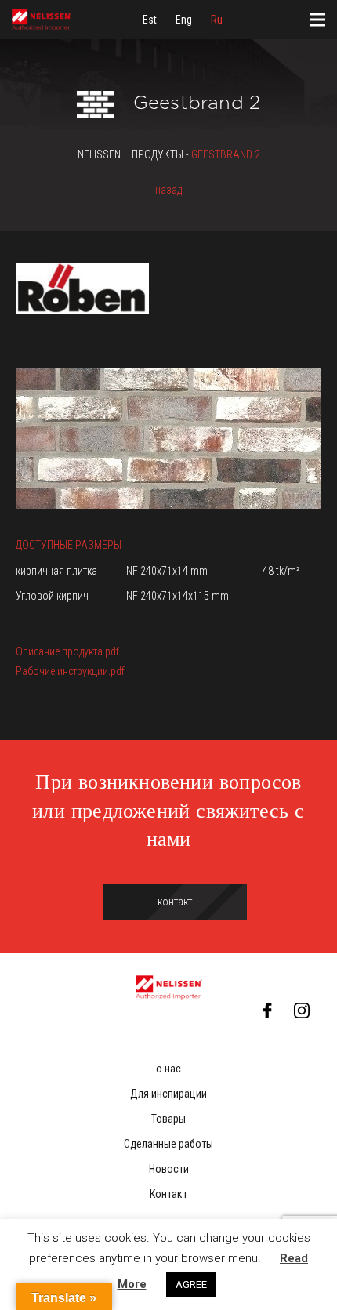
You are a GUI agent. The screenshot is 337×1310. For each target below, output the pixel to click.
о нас (168, 1068)
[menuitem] (150, 19)
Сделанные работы (168, 1144)
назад (168, 189)
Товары (168, 1118)
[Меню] (317, 19)
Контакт (168, 1194)
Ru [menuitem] (217, 19)
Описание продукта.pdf (67, 651)
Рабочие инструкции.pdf (70, 671)
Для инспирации (168, 1093)
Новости (169, 1169)
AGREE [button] (191, 1284)
